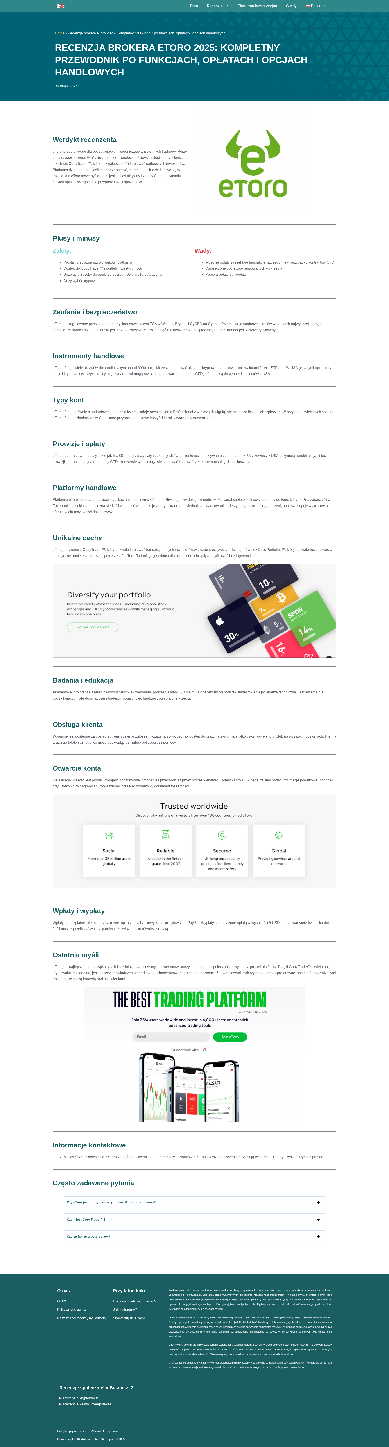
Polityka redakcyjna (71, 1309)
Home (60, 33)
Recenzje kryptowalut (80, 1398)
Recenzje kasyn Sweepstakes (87, 1404)
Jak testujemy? (125, 1309)
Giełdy (291, 6)
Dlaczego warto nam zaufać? (134, 1301)
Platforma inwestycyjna (257, 6)
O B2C (62, 1301)
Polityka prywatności (71, 1431)
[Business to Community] (61, 6)
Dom (194, 6)
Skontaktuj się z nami (129, 1318)
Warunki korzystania (105, 1431)
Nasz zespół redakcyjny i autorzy (81, 1318)
